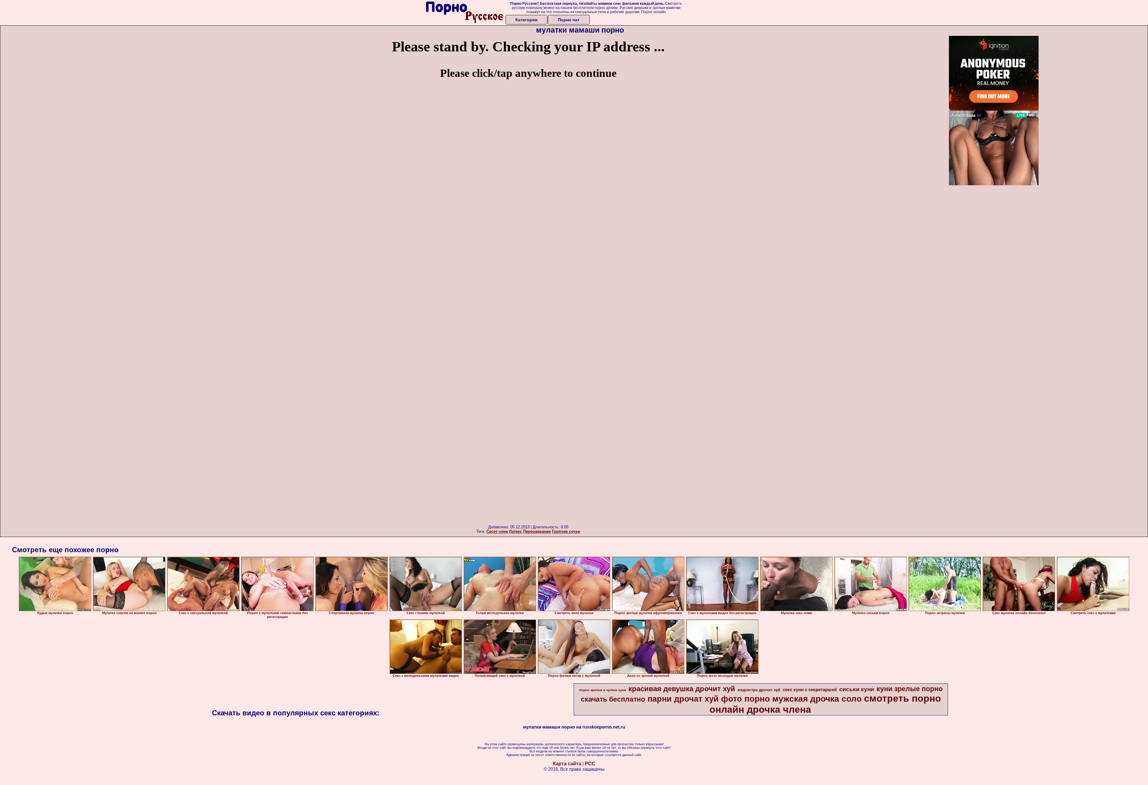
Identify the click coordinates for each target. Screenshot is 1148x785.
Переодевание (537, 531)
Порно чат (568, 19)
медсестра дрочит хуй (759, 690)
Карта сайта (567, 763)
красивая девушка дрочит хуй (681, 689)
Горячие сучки (566, 531)
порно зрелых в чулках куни (602, 690)
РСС (590, 763)
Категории (526, 19)
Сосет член (497, 531)
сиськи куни (856, 689)
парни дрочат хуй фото (695, 698)
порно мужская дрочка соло (803, 698)
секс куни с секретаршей (810, 689)
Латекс (515, 531)
